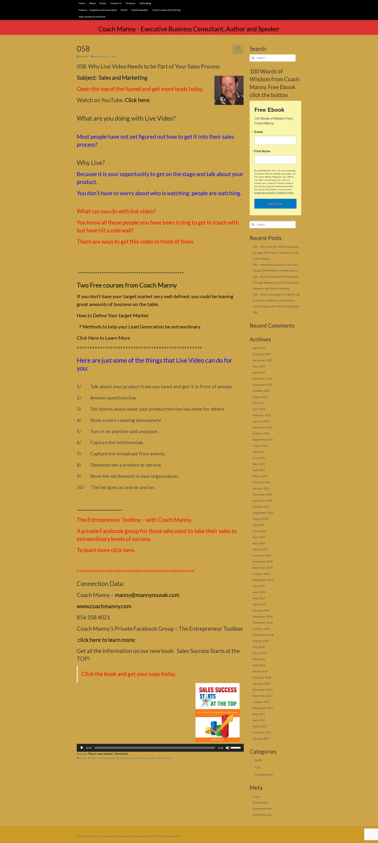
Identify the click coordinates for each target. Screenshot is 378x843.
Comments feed (262, 808)
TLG (106, 56)
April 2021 (259, 470)
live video (92, 758)
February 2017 (262, 732)
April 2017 (259, 720)
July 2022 (259, 403)
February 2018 (262, 677)
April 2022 (259, 409)
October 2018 (261, 628)
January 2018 (261, 683)
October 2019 (261, 573)
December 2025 (263, 360)
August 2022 (260, 396)
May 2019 (259, 598)
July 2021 (259, 451)
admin (85, 56)
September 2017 (263, 708)
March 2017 (260, 726)
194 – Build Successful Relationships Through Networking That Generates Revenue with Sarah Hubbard (275, 282)
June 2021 (259, 457)
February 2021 (262, 482)
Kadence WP (174, 836)
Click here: (138, 100)
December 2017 (263, 689)
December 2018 (263, 616)
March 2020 (260, 549)
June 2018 (259, 653)
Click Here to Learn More (103, 338)
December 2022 (263, 378)
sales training (126, 758)
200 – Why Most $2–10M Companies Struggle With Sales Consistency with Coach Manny (276, 252)
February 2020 (262, 555)
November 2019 (263, 567)
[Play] (82, 748)
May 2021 (259, 464)
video (153, 758)
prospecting (113, 758)
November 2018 (263, 622)
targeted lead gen (141, 758)
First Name (262, 151)
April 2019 (259, 604)
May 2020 (259, 537)
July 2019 (259, 586)
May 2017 (259, 714)
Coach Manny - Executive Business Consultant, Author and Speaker (189, 29)
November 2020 (263, 500)
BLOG (258, 760)
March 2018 (260, 671)
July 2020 (259, 525)
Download (121, 753)
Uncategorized (264, 774)
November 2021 (263, 427)
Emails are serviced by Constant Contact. (274, 192)
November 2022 (263, 384)
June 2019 (259, 592)
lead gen (82, 758)
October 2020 (261, 506)
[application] (160, 748)
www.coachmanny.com (104, 606)
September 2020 (263, 512)
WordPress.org (262, 814)
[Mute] (228, 748)
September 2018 (263, 634)
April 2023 (259, 372)
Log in (256, 796)
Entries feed (260, 802)
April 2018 (259, 665)
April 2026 (259, 348)
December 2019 (263, 561)
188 (255, 312)
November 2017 (263, 695)
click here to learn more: (107, 639)
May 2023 (259, 366)
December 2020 (263, 494)
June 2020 (259, 531)
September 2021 (263, 439)
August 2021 (260, 445)
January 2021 (261, 488)
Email (258, 131)
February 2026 (262, 354)
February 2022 (262, 415)
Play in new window (100, 753)
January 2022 (261, 421)
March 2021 (260, 476)
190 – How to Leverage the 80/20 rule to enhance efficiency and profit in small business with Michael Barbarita (276, 300)
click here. (123, 550)
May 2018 (259, 659)
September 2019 (263, 579)
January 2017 (261, 738)
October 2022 (261, 390)
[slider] (236, 747)
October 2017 (261, 701)
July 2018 (259, 647)
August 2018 (260, 640)
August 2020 (260, 518)
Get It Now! (275, 203)
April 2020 (259, 543)
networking (102, 758)
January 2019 (261, 610)
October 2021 (261, 433)
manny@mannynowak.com (147, 595)
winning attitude (164, 758)
